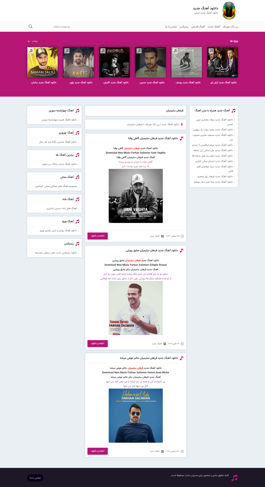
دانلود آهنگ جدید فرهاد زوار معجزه (215, 177)
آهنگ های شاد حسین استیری (62, 209)
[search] (30, 27)
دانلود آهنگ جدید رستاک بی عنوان (59, 164)
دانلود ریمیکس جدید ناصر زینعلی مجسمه (56, 253)
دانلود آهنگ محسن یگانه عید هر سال (58, 142)
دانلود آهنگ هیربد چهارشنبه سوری (59, 120)
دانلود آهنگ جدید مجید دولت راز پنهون (213, 130)
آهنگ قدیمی (198, 27)
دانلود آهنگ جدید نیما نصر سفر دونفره (213, 182)
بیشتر (34, 41)
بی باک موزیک (230, 27)
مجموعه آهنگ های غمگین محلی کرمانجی (56, 186)
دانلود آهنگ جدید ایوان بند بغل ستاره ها (212, 156)
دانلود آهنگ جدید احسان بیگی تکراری (214, 161)
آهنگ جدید (214, 27)
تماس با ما (171, 27)
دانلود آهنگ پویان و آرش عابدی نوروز (58, 231)
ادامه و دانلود (97, 236)
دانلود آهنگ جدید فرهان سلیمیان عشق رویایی (152, 250)
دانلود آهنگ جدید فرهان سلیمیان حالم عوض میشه (149, 358)
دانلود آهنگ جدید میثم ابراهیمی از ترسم (212, 145)
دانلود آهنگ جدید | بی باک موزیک (162, 125)
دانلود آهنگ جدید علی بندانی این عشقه (213, 150)
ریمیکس (184, 27)
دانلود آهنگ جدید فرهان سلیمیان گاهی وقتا (153, 138)
